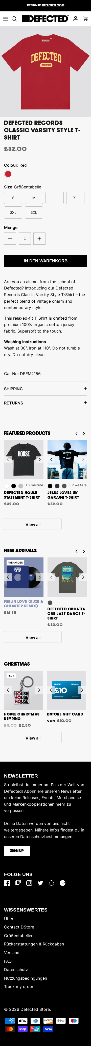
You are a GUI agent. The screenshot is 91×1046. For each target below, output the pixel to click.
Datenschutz (16, 969)
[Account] (74, 18)
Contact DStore (19, 926)
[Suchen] (16, 18)
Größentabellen (18, 935)
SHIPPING (13, 388)
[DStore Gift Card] (66, 690)
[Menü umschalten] (5, 18)
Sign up (17, 851)
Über (8, 918)
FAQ (8, 961)
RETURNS (13, 402)
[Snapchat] (51, 883)
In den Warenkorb (45, 261)
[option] (45, 71)
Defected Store (35, 1009)
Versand (11, 952)
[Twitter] (40, 883)
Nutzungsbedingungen (25, 978)
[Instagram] (29, 883)
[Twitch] (18, 883)
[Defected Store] (45, 18)
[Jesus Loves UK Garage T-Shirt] (67, 459)
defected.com (53, 5)
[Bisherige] (8, 459)
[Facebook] (7, 883)
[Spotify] (62, 883)
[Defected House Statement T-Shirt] (23, 459)
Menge (10, 227)
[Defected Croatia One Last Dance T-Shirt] (67, 577)
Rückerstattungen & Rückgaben (34, 943)
